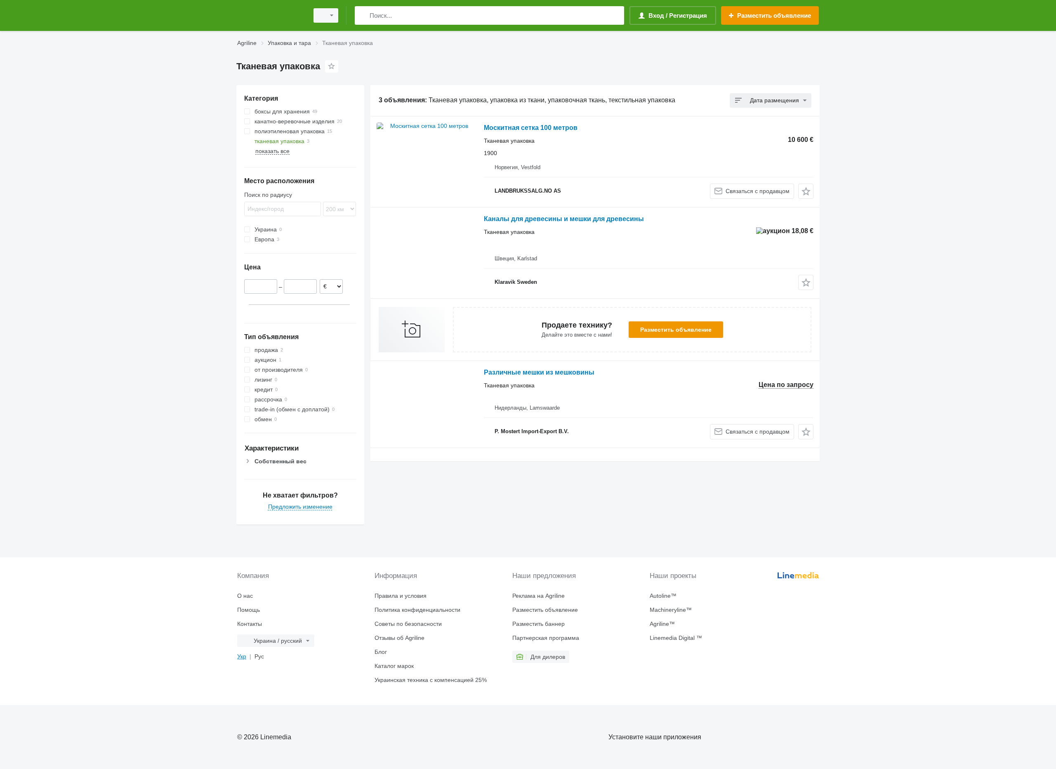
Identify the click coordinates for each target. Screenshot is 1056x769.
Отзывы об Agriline (399, 638)
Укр (241, 656)
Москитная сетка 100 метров (531, 127)
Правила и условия (401, 595)
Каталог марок (394, 666)
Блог (381, 652)
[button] (805, 191)
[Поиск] (363, 15)
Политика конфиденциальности (417, 609)
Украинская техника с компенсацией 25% (431, 680)
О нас (245, 595)
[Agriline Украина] (270, 15)
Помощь (248, 609)
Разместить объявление (676, 329)
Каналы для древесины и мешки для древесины (564, 218)
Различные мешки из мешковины (539, 372)
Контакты (249, 623)
